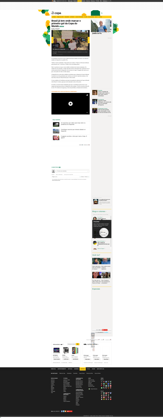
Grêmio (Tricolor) (108, 386)
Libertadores (69, 373)
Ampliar (85, 31)
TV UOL (97, 0)
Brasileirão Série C (79, 383)
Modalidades (54, 378)
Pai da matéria (91, 16)
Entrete (83, 0)
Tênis (52, 390)
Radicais (52, 388)
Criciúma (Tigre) (106, 384)
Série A (102, 379)
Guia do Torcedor (79, 16)
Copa (57, 13)
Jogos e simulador (91, 381)
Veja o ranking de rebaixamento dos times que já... (103, 244)
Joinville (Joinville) (102, 397)
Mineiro (64, 398)
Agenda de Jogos (66, 379)
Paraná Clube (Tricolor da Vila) (108, 397)
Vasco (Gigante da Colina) (108, 399)
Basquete (53, 381)
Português (78, 404)
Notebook (70, 362)
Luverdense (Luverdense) (108, 395)
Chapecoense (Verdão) (111, 382)
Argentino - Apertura (79, 397)
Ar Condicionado (64, 362)
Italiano (77, 403)
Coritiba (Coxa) (104, 384)
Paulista (64, 396)
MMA (52, 386)
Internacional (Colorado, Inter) (111, 386)
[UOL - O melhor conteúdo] (53, 1)
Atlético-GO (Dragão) (108, 393)
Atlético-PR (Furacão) (104, 382)
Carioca (64, 397)
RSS (66, 411)
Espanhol (77, 399)
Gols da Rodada (66, 383)
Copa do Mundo (97, 373)
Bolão (96, 16)
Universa (88, 0)
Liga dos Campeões (79, 394)
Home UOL (53, 368)
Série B (102, 391)
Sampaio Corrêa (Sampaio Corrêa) (104, 399)
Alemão (77, 398)
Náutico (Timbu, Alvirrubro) (104, 397)
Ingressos (90, 382)
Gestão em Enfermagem (98, 362)
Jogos (93, 368)
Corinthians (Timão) (102, 384)
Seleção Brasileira (94, 388)
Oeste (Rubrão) (106, 397)
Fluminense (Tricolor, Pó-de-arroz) (104, 386)
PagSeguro (105, 0)
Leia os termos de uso (56, 180)
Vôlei (52, 392)
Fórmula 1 (53, 382)
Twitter (64, 411)
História (100, 16)
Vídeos (64, 391)
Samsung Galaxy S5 (56, 362)
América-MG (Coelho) (104, 393)
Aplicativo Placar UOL (67, 386)
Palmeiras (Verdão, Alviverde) (102, 388)
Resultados (65, 381)
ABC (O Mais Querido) (102, 393)
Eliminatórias (90, 384)
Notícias (75, 0)
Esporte (79, 0)
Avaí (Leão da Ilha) (111, 393)
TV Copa (85, 16)
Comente (62, 26)
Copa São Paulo (79, 387)
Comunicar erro (86, 144)
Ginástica (53, 384)
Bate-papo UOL (100, 368)
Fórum (64, 387)
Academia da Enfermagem (88, 362)
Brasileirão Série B (79, 382)
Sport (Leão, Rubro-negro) (108, 388)
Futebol (52, 383)
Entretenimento (62, 368)
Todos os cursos (107, 344)
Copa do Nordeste (66, 401)
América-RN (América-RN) (106, 393)
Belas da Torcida (66, 384)
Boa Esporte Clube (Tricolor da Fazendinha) (102, 395)
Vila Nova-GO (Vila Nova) (111, 399)
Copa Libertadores (79, 392)
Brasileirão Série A (79, 380)
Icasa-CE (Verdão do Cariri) (111, 395)
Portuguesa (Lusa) (102, 399)
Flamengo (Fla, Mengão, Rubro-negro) (102, 386)
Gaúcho (64, 400)
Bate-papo (70, 0)
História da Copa (91, 386)
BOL (101, 0)
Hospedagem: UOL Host (109, 415)
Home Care (106, 362)
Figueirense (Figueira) (111, 384)
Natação (52, 387)
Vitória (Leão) (111, 388)
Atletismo (53, 379)
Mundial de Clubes (79, 393)
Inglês (77, 402)
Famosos (93, 0)
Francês (77, 401)
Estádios (72, 16)
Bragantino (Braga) (104, 395)
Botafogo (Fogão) (108, 382)
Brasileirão (75, 373)
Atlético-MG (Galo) (102, 382)
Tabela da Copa (60, 16)
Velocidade (53, 391)
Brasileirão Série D (79, 384)
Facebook (62, 411)
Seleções (67, 16)
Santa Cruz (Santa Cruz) (106, 399)
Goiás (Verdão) (106, 386)
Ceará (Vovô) (106, 395)
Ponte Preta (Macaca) (111, 397)
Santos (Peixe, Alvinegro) (104, 388)
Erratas (102, 339)
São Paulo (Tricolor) (106, 388)
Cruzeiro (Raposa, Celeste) (108, 384)
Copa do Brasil (82, 373)
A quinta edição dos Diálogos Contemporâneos (103, 219)
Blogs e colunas (98, 211)
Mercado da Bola (90, 373)
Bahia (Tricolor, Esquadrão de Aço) (106, 382)
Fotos (64, 390)
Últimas (54, 16)
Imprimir (80, 144)
